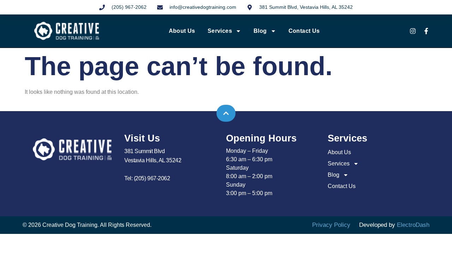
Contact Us (304, 31)
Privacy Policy (331, 225)
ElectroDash (413, 225)
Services (220, 31)
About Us (182, 31)
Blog (260, 31)
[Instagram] (413, 31)
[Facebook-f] (426, 31)
